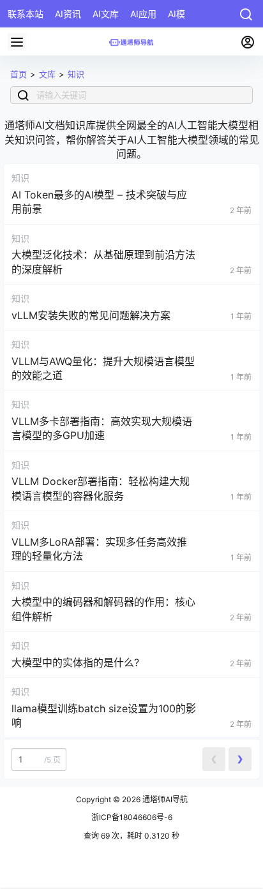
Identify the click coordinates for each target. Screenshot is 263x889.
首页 (18, 74)
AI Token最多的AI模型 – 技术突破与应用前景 (99, 201)
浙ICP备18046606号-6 (131, 817)
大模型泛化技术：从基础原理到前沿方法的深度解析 (103, 261)
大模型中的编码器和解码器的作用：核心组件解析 (103, 608)
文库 (47, 74)
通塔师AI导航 (164, 799)
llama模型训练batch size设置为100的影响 (103, 715)
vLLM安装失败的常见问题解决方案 (90, 315)
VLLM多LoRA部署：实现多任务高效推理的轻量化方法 (99, 548)
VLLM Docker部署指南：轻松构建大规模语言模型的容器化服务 (100, 488)
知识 (76, 74)
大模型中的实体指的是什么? (75, 662)
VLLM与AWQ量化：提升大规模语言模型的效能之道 (103, 368)
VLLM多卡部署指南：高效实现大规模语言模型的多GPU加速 (101, 428)
